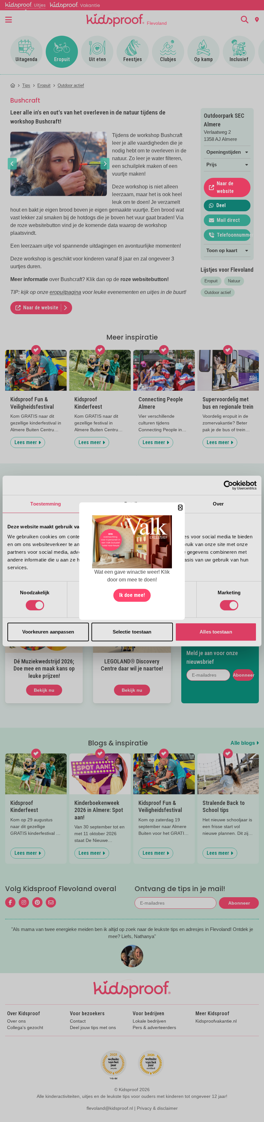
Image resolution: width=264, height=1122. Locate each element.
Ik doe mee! (132, 595)
